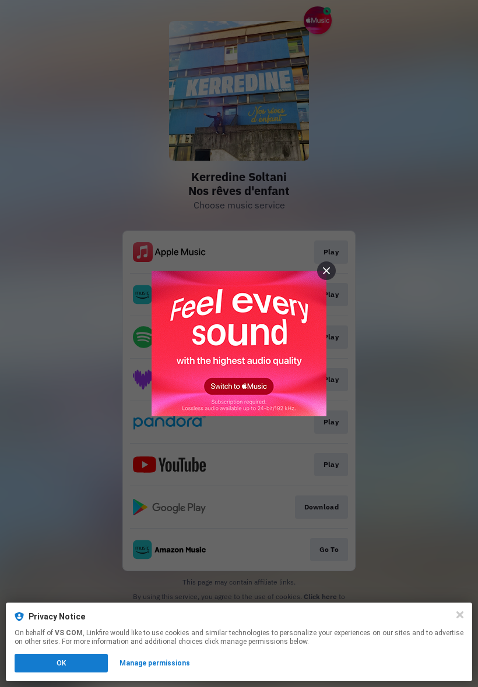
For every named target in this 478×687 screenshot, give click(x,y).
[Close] (460, 614)
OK (61, 663)
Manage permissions (154, 663)
